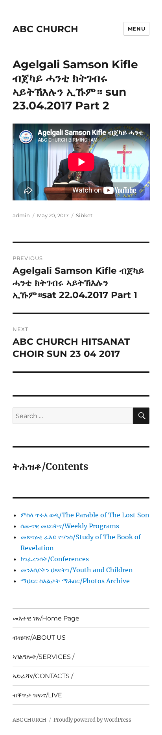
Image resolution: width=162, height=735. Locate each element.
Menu (136, 28)
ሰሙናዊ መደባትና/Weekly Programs (69, 526)
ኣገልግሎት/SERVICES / (43, 656)
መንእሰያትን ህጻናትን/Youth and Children (76, 570)
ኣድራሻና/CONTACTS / (43, 676)
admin (21, 215)
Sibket (84, 215)
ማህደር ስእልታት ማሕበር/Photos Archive (75, 581)
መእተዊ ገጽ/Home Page (46, 618)
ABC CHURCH (45, 29)
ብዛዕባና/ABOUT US (39, 637)
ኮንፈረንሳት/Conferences (54, 559)
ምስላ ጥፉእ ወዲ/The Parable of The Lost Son (84, 515)
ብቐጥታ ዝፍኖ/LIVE (37, 695)
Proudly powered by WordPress (92, 720)
